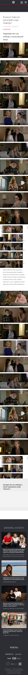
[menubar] (21, 2)
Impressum (8, 669)
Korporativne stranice (14, 673)
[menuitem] (21, 2)
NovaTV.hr (14, 2)
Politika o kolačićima (14, 672)
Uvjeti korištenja (18, 669)
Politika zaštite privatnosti (14, 670)
